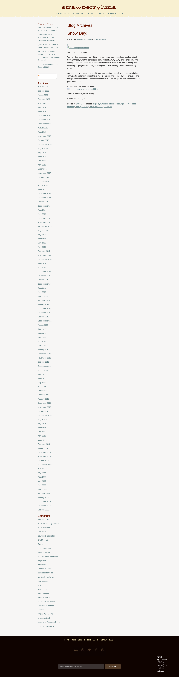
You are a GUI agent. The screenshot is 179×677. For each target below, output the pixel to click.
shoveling (71, 107)
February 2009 (44, 493)
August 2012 (43, 325)
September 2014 (44, 259)
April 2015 (42, 247)
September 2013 (44, 284)
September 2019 (44, 124)
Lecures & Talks (44, 569)
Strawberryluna (89, 8)
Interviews (42, 565)
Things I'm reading (45, 614)
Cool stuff (42, 532)
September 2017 (44, 181)
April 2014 (42, 267)
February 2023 (44, 99)
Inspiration (42, 560)
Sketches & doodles (46, 606)
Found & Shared (44, 548)
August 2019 (43, 128)
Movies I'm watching (46, 577)
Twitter (89, 651)
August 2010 (43, 419)
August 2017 (43, 185)
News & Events (44, 597)
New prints (42, 589)
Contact (101, 13)
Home (66, 640)
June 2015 (42, 239)
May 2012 (42, 337)
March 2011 (42, 391)
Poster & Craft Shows (47, 602)
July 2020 (42, 107)
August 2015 (43, 231)
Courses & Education (46, 536)
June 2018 (42, 157)
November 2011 (44, 358)
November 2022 (44, 103)
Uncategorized (44, 618)
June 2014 (42, 263)
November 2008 (44, 506)
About (90, 13)
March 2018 (43, 169)
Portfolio (79, 13)
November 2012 (44, 313)
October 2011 (43, 362)
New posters (43, 585)
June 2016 (42, 210)
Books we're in (44, 528)
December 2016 (44, 193)
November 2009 (44, 456)
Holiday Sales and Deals (48, 556)
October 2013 (43, 280)
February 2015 (44, 251)
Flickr (76, 651)
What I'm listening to (46, 626)
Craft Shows (43, 540)
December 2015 (44, 218)
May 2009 (42, 481)
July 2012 (42, 329)
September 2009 (44, 465)
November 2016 (44, 198)
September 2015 (44, 226)
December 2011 (44, 354)
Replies (108, 107)
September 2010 (44, 415)
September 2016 (44, 206)
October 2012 (43, 317)
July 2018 (42, 152)
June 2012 (42, 333)
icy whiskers (103, 104)
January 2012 (43, 350)
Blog (67, 13)
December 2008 (44, 502)
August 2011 (43, 370)
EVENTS (112, 13)
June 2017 (42, 189)
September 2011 (44, 366)
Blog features (43, 519)
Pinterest (102, 651)
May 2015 (42, 243)
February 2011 (44, 395)
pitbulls (112, 104)
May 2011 (42, 382)
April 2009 (42, 485)
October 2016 (43, 202)
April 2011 (42, 387)
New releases (43, 593)
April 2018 (42, 165)
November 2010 (44, 407)
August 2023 (43, 95)
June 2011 (42, 378)
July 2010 (42, 424)
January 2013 (43, 304)
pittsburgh (120, 104)
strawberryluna (100, 39)
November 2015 (44, 222)
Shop (59, 13)
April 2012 (42, 341)
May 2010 (42, 432)
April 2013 (42, 292)
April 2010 (42, 436)
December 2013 (44, 272)
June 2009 (42, 477)
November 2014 (44, 255)
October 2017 (43, 177)
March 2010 (43, 440)
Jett (76, 73)
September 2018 (44, 144)
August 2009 (43, 469)
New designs (43, 581)
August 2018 (43, 148)
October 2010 (43, 411)
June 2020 (42, 111)
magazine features (45, 573)
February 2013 (44, 300)
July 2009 (42, 473)
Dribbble (83, 651)
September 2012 (44, 321)
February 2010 (44, 444)
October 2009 (43, 460)
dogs (95, 104)
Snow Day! (77, 33)
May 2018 (42, 161)
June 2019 (42, 132)
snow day (85, 107)
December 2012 (44, 309)
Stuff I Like (80, 104)
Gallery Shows (44, 552)
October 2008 (43, 510)
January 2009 (43, 498)
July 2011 (42, 374)
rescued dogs (130, 104)
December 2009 (44, 452)
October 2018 (43, 140)
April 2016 (42, 214)
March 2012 (43, 346)
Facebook (96, 651)
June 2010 (42, 428)
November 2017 (44, 173)
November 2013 (44, 276)
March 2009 (43, 489)
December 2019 (44, 116)
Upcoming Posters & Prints (49, 622)
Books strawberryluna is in (48, 524)
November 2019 (44, 120)
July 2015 (42, 235)
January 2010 (43, 448)
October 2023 (43, 91)
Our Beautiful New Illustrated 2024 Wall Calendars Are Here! (46, 37)
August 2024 (43, 87)
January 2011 (43, 399)
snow (78, 107)
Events (40, 544)
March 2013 (43, 296)
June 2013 (42, 288)
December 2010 (44, 403)
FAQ (121, 13)
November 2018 (44, 136)
